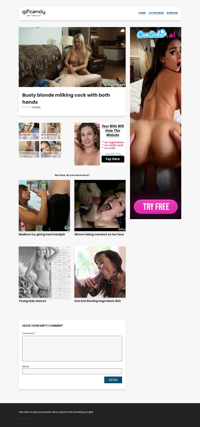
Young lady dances (32, 301)
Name (25, 366)
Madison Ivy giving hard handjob (42, 234)
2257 (28, 418)
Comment (29, 333)
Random (172, 13)
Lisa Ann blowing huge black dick (97, 301)
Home (142, 13)
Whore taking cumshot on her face (99, 234)
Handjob (36, 107)
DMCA (21, 418)
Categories (156, 13)
